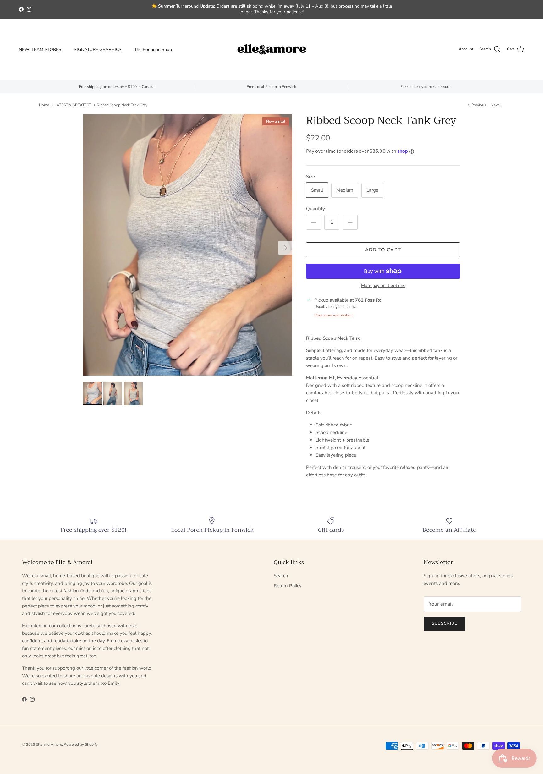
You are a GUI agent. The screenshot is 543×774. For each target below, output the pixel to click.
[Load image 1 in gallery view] (187, 245)
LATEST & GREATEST (72, 104)
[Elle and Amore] (272, 49)
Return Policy (288, 586)
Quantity (315, 209)
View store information (333, 315)
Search (281, 576)
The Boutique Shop (153, 49)
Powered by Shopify (81, 744)
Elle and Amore (49, 744)
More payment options (383, 285)
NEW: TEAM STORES (40, 49)
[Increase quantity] (350, 222)
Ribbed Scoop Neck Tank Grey (122, 104)
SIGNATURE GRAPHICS (98, 49)
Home (44, 104)
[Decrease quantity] (313, 222)
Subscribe (444, 623)
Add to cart (383, 250)
